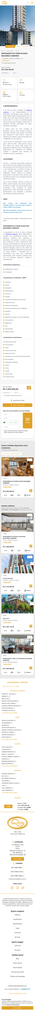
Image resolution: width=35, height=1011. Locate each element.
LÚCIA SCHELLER (7, 747)
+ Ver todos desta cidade (9, 713)
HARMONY (6, 696)
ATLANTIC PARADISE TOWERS (11, 756)
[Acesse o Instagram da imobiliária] (12, 887)
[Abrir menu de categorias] (32, 3)
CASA (4, 785)
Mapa (18, 46)
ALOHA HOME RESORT (9, 727)
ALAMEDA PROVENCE (8, 773)
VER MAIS (17, 798)
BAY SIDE (5, 776)
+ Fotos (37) (10, 46)
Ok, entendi (17, 1008)
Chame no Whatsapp (19, 405)
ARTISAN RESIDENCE (8, 734)
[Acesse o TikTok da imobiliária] (23, 887)
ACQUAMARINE (7, 723)
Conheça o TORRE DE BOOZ (12, 453)
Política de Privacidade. (13, 1004)
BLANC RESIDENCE (8, 763)
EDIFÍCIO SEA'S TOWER (9, 703)
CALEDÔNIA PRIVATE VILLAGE (11, 783)
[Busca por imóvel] (28, 2)
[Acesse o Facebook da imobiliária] (17, 887)
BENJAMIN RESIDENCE (9, 761)
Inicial (2, 50)
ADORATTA (5, 725)
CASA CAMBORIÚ (7, 788)
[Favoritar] (29, 387)
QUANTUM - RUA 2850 (9, 694)
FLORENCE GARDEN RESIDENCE (11, 706)
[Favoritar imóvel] (30, 490)
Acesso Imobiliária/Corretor (17, 993)
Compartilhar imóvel (18, 400)
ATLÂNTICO (6, 759)
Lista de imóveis (10, 50)
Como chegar (17, 859)
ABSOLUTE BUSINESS (8, 720)
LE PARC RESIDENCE (8, 708)
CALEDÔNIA (6, 781)
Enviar (27, 422)
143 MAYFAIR (6, 749)
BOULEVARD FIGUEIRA (9, 778)
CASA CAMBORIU (7, 790)
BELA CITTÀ (6, 698)
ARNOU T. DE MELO (8, 754)
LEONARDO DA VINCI (8, 710)
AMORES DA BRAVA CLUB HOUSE (12, 730)
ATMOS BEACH (7, 737)
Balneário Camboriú (11, 234)
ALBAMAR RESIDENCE (9, 752)
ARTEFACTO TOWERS (8, 732)
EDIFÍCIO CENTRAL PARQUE (10, 701)
